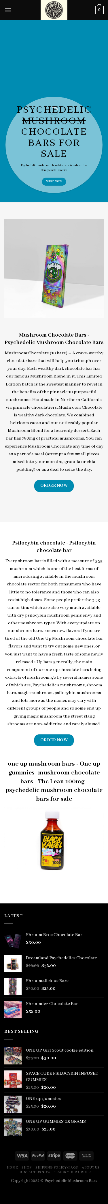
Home (12, 1167)
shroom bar (29, 561)
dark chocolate (50, 415)
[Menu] (8, 10)
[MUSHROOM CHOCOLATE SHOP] (54, 10)
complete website (92, 1192)
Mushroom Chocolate (27, 353)
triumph (82, 361)
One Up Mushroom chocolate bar (69, 638)
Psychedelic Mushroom (34, 342)
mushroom (54, 121)
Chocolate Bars (84, 342)
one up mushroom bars (41, 764)
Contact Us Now (34, 1172)
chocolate (57, 165)
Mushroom (41, 376)
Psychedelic (28, 165)
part (21, 454)
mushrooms (72, 438)
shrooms (16, 724)
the (42, 384)
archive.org (57, 1200)
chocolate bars (22, 361)
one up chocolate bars (66, 670)
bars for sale (54, 149)
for (71, 165)
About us (91, 1167)
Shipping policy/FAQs (56, 1167)
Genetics (61, 170)
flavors (15, 646)
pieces (93, 454)
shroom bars (29, 631)
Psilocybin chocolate (38, 543)
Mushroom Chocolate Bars (52, 335)
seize (70, 469)
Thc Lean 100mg (61, 782)
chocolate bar (78, 368)
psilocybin (35, 615)
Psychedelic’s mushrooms (59, 685)
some (97, 677)
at (80, 165)
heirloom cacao (25, 423)
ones (89, 646)
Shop (27, 1167)
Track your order (72, 1172)
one (54, 569)
